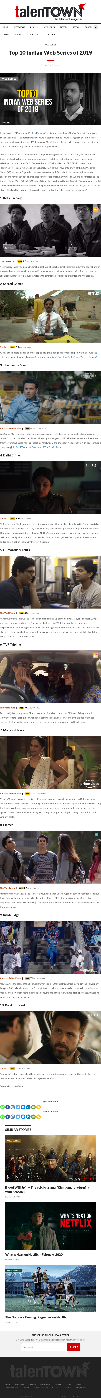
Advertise (66, 1396)
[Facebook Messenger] (23, 1107)
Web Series (49, 27)
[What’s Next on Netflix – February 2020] (50, 1226)
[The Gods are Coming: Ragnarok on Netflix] (50, 1289)
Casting (51, 34)
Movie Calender (41, 1387)
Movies (63, 27)
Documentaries (11, 1387)
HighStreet (35, 34)
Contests (56, 1387)
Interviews (19, 27)
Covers (88, 27)
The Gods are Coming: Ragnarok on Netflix (36, 1317)
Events (6, 34)
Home (5, 27)
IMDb (37, 133)
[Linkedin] (28, 1107)
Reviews (34, 27)
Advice (76, 27)
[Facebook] (7, 1107)
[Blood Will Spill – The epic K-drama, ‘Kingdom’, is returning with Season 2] (50, 1159)
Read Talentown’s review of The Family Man (38, 447)
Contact (77, 1396)
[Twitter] (18, 1107)
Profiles (19, 34)
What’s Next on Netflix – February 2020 (34, 1254)
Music (69, 1384)
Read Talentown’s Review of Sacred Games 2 (74, 357)
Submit (74, 1347)
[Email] (33, 1107)
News (78, 1384)
